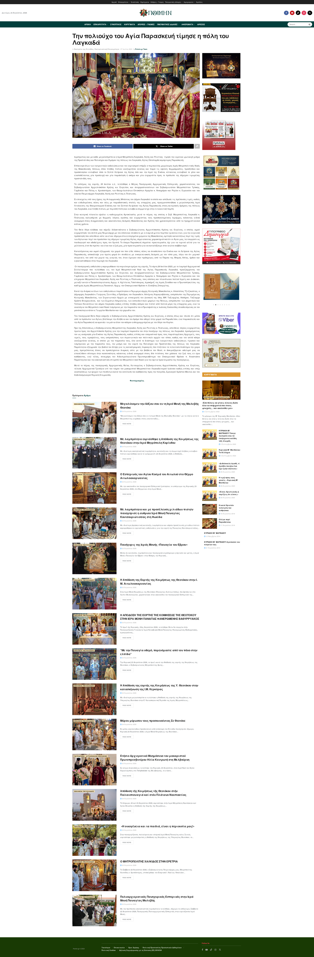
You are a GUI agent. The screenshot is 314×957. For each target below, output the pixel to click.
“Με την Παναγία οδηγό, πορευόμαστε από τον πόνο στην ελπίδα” (158, 652)
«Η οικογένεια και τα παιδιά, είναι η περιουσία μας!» (157, 826)
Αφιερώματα (188, 2)
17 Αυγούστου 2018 (227, 525)
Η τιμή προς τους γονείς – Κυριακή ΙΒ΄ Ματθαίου (228, 480)
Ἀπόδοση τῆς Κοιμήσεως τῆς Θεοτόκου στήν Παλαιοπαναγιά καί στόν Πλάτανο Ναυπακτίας (153, 793)
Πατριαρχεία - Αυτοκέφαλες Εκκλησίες (90, 756)
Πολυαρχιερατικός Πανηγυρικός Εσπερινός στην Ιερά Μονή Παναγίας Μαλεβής (156, 898)
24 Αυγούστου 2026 (129, 411)
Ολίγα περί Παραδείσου (225, 520)
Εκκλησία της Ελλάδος (84, 49)
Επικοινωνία (119, 947)
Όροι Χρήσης (133, 947)
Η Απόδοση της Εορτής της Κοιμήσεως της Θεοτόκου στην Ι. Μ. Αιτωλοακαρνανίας (158, 581)
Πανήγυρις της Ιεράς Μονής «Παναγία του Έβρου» (154, 544)
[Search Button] (309, 24)
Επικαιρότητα (123, 2)
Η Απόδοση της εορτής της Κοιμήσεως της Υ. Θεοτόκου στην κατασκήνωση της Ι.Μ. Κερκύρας (159, 687)
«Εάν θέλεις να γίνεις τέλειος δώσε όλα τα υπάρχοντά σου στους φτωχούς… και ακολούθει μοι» (220, 405)
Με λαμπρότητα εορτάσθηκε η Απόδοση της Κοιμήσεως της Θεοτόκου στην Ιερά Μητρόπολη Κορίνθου (159, 441)
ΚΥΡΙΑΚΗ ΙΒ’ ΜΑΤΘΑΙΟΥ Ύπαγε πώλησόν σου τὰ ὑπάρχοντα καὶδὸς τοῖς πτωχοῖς (228, 435)
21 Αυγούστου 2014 (212, 548)
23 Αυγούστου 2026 (129, 521)
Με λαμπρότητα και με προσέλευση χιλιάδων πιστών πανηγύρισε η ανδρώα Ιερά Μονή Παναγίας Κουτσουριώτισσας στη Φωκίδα (156, 513)
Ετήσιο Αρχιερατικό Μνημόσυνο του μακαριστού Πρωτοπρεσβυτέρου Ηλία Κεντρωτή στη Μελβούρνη (154, 757)
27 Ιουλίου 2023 (126, 49)
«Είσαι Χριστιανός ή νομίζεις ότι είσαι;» (229, 493)
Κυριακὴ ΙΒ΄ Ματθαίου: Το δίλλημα (229, 451)
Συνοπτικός (135, 2)
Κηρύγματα (144, 2)
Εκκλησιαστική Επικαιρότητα (107, 49)
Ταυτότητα (106, 947)
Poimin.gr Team (141, 49)
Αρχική (114, 2)
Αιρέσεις (199, 2)
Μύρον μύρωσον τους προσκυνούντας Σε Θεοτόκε (152, 721)
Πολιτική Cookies (109, 950)
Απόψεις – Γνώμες (157, 2)
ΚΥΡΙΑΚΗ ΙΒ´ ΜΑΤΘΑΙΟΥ (215, 533)
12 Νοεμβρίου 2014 (212, 536)
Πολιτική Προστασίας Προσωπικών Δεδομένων (162, 947)
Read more (127, 424)
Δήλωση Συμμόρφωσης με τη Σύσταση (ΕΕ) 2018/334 (140, 950)
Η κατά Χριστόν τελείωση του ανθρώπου (226, 508)
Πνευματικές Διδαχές (173, 2)
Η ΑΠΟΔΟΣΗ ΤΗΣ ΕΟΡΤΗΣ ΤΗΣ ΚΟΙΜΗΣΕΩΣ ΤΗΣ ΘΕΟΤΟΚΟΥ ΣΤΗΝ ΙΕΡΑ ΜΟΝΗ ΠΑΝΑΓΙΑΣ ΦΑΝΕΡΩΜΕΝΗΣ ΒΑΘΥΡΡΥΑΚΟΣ (159, 617)
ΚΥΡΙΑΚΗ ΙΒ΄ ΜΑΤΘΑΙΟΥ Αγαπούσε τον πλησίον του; (222, 543)
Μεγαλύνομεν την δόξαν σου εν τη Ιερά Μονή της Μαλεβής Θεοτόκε (159, 405)
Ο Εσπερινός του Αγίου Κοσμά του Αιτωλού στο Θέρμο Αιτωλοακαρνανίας (156, 476)
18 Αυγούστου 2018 (227, 513)
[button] (213, 304)
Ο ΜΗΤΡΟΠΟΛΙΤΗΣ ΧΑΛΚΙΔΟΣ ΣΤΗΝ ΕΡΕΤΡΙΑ (149, 861)
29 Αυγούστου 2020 (227, 472)
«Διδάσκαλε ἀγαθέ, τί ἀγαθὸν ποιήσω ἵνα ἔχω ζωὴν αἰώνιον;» (229, 466)
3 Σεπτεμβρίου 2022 (211, 411)
